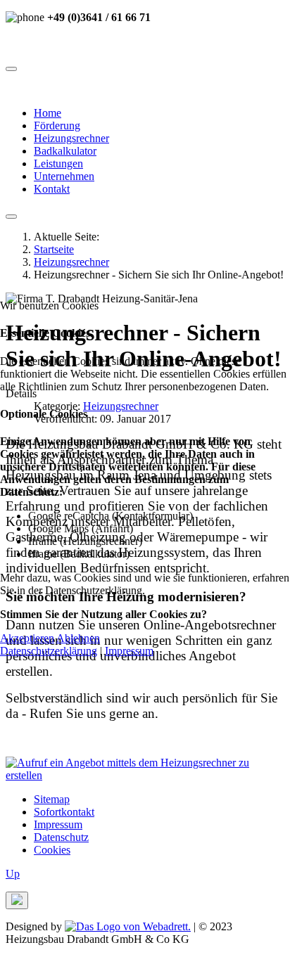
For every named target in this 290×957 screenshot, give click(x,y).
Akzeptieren (27, 638)
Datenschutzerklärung (48, 651)
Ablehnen (78, 638)
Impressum (129, 651)
